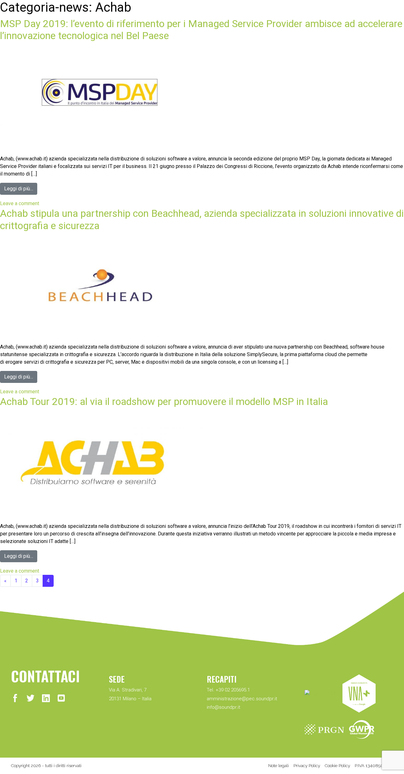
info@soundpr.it (223, 707)
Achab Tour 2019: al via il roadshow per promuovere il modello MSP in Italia (164, 401)
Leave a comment (19, 203)
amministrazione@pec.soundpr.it (242, 699)
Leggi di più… (18, 189)
